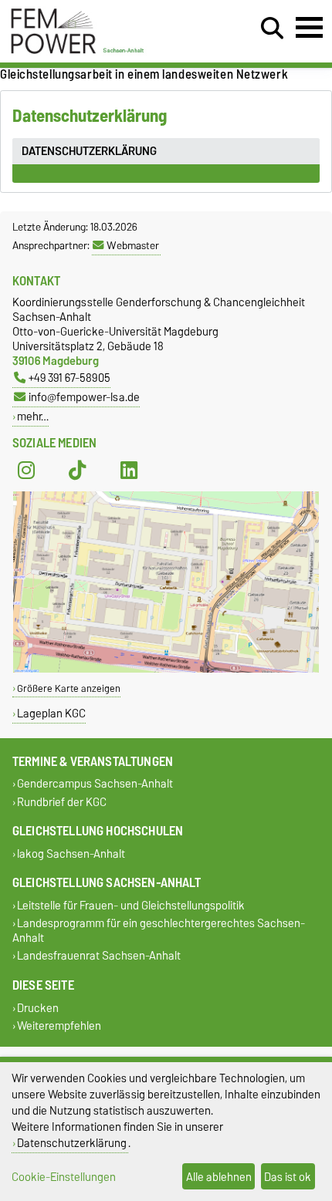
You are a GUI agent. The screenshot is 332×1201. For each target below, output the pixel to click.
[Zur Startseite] (78, 52)
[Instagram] (26, 470)
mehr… (33, 416)
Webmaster (133, 245)
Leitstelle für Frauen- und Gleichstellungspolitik (131, 905)
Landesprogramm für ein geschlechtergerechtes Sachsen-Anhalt (158, 931)
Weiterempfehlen (59, 1025)
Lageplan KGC (51, 713)
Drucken (38, 1008)
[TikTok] (77, 470)
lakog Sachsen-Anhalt (71, 853)
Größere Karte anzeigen (68, 688)
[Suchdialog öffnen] (272, 28)
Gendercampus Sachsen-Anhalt (95, 784)
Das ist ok (287, 1176)
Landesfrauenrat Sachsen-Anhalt (99, 956)
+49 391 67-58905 (69, 377)
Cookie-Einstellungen (64, 1176)
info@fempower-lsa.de (84, 397)
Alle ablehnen (219, 1176)
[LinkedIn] (129, 470)
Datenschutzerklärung (72, 1142)
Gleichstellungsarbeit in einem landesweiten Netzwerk (144, 74)
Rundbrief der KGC (62, 802)
